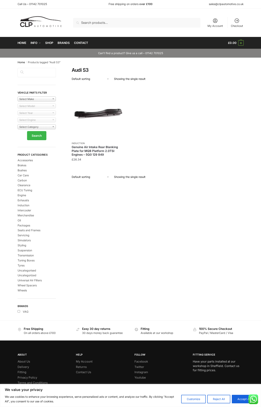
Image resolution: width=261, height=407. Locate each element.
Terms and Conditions (33, 383)
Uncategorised (27, 270)
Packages (24, 225)
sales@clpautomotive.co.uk (226, 4)
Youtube (140, 377)
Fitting (22, 372)
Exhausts (23, 200)
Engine (22, 195)
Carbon (22, 180)
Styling (22, 245)
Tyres (21, 265)
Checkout (237, 25)
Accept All (244, 399)
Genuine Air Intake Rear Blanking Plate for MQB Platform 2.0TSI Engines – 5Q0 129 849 (95, 150)
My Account (215, 25)
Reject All (219, 399)
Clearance (24, 185)
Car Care (23, 175)
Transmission (26, 255)
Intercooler (24, 210)
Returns (81, 367)
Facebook (141, 361)
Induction (78, 143)
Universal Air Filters (30, 280)
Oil (19, 220)
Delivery (23, 367)
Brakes (22, 165)
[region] (130, 395)
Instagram (141, 372)
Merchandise (26, 215)
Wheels (22, 290)
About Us (24, 361)
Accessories (25, 160)
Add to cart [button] (98, 167)
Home (21, 62)
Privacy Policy (27, 377)
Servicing (23, 235)
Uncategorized (27, 275)
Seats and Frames (29, 230)
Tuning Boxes (26, 260)
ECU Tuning (25, 190)
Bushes (22, 170)
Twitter (139, 367)
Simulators (24, 240)
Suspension (25, 250)
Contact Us (83, 372)
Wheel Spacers (27, 285)
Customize (193, 399)
